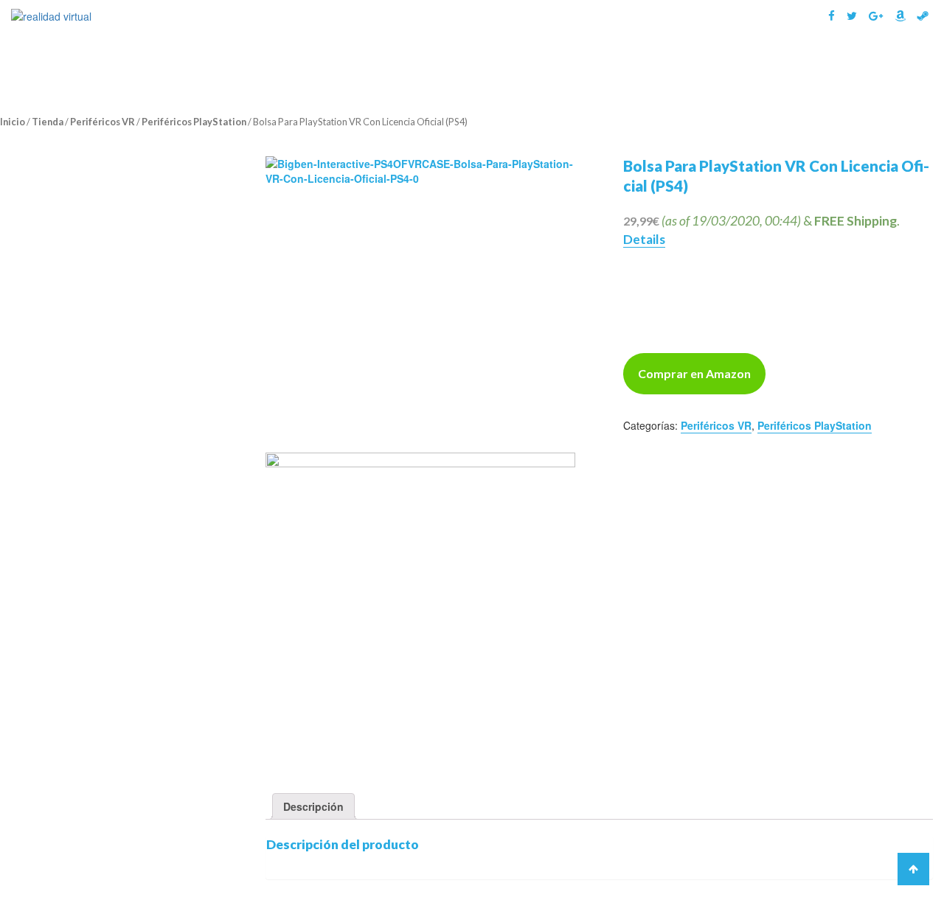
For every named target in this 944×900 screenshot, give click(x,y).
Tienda (47, 122)
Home (398, 64)
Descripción (313, 806)
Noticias (808, 64)
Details (644, 239)
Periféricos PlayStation (194, 122)
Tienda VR (883, 64)
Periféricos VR (102, 122)
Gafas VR (635, 64)
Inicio (12, 122)
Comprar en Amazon (694, 373)
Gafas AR (723, 64)
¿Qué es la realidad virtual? (512, 64)
